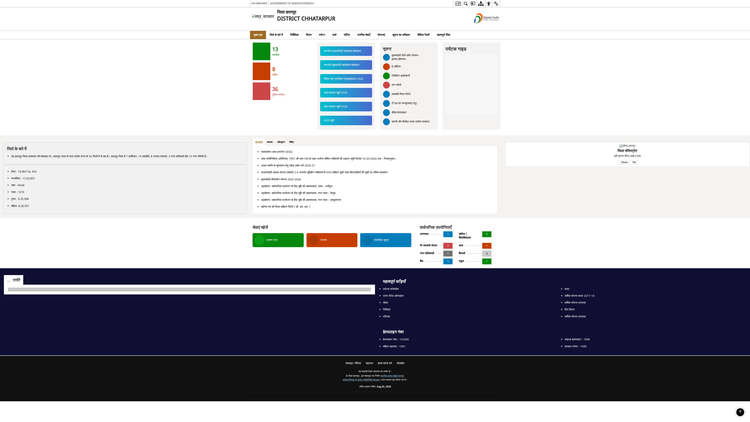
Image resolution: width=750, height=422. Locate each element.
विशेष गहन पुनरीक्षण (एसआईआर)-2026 (343, 82)
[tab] (342, 146)
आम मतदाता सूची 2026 (335, 96)
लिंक (466, 165)
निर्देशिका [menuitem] (294, 35)
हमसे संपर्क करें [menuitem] (385, 391)
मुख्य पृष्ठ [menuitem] (258, 35)
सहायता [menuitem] (369, 391)
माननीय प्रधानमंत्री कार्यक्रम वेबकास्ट (342, 54)
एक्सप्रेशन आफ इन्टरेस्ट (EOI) (360, 155)
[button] (5, 42)
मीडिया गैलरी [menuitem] (423, 35)
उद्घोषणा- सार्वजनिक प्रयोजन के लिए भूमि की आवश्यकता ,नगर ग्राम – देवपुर (377, 212)
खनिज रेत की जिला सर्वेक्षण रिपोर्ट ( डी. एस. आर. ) (369, 232)
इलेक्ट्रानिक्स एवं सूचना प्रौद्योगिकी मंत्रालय (361, 407)
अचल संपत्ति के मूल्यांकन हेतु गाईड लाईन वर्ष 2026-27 (371, 176)
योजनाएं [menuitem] (381, 35)
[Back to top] (740, 412)
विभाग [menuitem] (309, 35)
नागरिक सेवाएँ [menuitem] (363, 35)
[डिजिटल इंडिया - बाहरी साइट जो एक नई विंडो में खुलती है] (481, 27)
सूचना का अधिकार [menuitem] (401, 35)
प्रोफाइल (456, 165)
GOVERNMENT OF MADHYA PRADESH (292, 3)
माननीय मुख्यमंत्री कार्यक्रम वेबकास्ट (342, 68)
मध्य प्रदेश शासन (259, 3)
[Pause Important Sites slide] (488, 380)
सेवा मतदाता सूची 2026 (335, 110)
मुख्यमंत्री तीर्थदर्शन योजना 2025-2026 (364, 193)
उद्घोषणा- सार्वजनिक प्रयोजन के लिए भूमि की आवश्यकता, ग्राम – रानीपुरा (376, 202)
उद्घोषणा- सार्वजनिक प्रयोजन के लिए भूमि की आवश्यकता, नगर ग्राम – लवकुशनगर (377, 223)
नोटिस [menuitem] (347, 35)
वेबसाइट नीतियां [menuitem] (353, 391)
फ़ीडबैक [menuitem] (400, 391)
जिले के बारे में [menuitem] (276, 35)
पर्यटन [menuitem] (322, 35)
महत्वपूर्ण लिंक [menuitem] (443, 35)
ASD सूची (329, 124)
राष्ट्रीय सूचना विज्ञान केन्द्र (392, 404)
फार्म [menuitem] (334, 35)
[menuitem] (457, 3)
